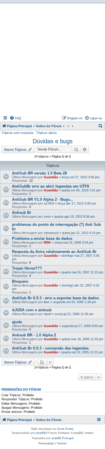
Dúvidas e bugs (53, 141)
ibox (47, 302)
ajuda (17, 322)
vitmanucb (51, 233)
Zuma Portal (65, 428)
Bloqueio (20, 281)
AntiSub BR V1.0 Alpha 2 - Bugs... (42, 199)
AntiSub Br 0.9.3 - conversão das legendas (50, 348)
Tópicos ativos (46, 132)
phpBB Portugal (63, 438)
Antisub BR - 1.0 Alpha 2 (34, 335)
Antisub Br (21, 212)
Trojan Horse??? (27, 268)
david (47, 314)
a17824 (49, 203)
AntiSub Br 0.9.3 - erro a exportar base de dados (55, 298)
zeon (47, 216)
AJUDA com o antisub (32, 310)
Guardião (51, 177)
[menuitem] (15, 118)
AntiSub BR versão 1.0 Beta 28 (39, 173)
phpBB (41, 432)
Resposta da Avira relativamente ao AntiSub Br (54, 251)
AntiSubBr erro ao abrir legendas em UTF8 (50, 186)
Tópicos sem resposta (17, 132)
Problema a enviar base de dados (42, 238)
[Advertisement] (52, 58)
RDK (47, 242)
